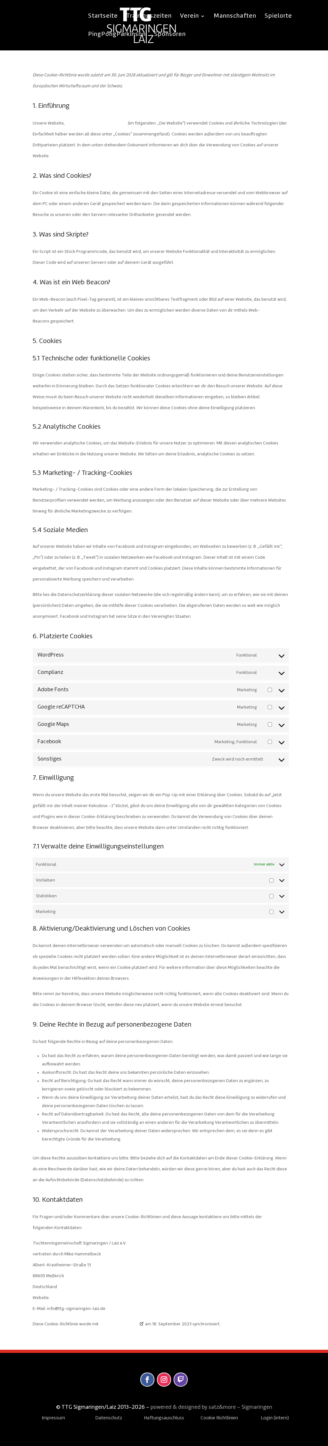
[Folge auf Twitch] (181, 1380)
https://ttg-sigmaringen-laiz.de (96, 123)
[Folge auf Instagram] (164, 1380)
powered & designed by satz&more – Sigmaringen (211, 1407)
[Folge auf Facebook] (147, 1380)
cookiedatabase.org (119, 1324)
